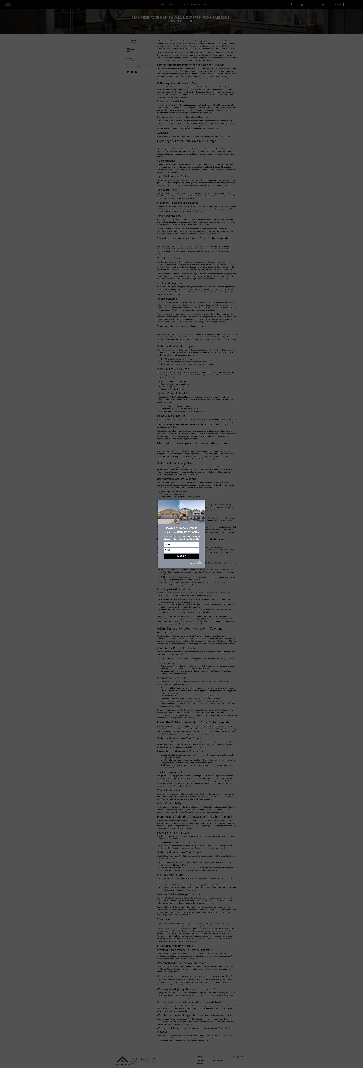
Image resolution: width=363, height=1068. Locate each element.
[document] (181, 534)
